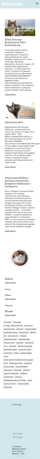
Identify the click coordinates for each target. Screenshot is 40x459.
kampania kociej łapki (10, 349)
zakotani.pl (18, 377)
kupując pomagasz (26, 353)
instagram (20, 424)
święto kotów (8, 387)
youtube (28, 424)
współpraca (23, 373)
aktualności (20, 329)
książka (16, 353)
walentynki (26, 370)
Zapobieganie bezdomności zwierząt (15, 380)
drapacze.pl (19, 343)
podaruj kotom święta (16, 363)
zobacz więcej (10, 94)
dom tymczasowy (9, 343)
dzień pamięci (29, 343)
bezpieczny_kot (24, 332)
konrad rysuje (8, 353)
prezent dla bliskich (22, 367)
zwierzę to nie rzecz (10, 384)
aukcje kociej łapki (30, 329)
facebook (12, 424)
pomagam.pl (28, 363)
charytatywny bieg (24, 339)
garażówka (12, 346)
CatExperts (23, 336)
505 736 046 (17, 437)
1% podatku (7, 322)
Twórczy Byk (17, 370)
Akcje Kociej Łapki (9, 329)
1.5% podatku (17, 322)
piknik (6, 363)
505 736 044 (17, 434)
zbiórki (30, 380)
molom (6, 356)
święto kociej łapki (23, 384)
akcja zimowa (29, 326)
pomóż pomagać (9, 367)
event (5, 346)
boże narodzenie (13, 336)
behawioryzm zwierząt (10, 332)
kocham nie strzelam (25, 349)
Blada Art (33, 332)
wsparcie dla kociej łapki (11, 373)
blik (5, 336)
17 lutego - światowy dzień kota (13, 326)
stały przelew (8, 370)
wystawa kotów (8, 377)
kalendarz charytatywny (25, 346)
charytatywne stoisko (10, 339)
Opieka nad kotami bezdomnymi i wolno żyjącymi (18, 360)
